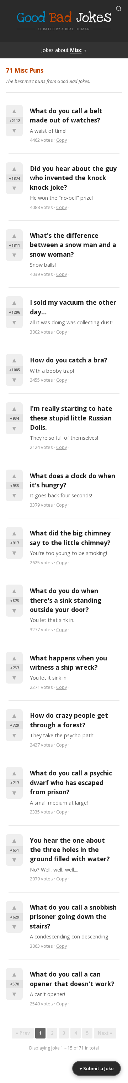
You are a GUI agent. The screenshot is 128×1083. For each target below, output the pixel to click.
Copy (61, 140)
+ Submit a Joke (96, 1068)
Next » (105, 1033)
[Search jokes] (118, 8)
